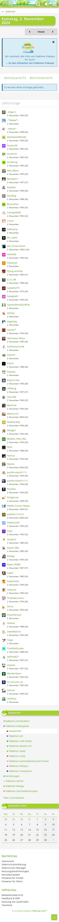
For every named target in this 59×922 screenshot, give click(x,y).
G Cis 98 (11, 279)
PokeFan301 (13, 522)
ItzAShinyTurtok (15, 346)
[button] (54, 4)
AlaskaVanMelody (16, 137)
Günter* (11, 329)
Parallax (11, 488)
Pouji (9, 531)
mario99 (11, 396)
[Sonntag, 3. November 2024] (52, 32)
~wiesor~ (12, 128)
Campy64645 (14, 212)
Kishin (10, 363)
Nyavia (10, 463)
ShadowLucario (15, 598)
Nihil (9, 447)
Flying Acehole (15, 271)
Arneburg (12, 162)
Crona (10, 220)
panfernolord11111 (17, 480)
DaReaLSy (12, 229)
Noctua (11, 455)
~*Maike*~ (13, 120)
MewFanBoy (13, 422)
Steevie (11, 623)
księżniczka (13, 380)
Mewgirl (11, 430)
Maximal (11, 405)
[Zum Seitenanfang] (54, 917)
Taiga (10, 639)
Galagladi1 (13, 296)
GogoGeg (12, 321)
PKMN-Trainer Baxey (18, 505)
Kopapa (11, 371)
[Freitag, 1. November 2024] (29, 32)
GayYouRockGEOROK (18, 304)
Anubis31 (12, 153)
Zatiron (11, 690)
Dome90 (11, 254)
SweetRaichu (14, 631)
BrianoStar (13, 204)
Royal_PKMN (14, 564)
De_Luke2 (12, 237)
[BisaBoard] (7, 4)
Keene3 (11, 354)
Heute (41, 31)
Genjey (11, 313)
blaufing (11, 195)
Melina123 (13, 413)
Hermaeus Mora (16, 338)
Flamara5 (12, 262)
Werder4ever (14, 673)
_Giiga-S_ (12, 111)
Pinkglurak (13, 497)
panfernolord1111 (17, 472)
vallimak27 (13, 656)
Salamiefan (13, 581)
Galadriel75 (13, 287)
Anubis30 (12, 145)
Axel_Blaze (13, 170)
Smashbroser (14, 614)
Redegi (11, 556)
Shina (10, 606)
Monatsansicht (15, 78)
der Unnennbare (16, 246)
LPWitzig (11, 388)
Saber (10, 572)
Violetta (11, 665)
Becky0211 (13, 178)
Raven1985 (13, 547)
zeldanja (11, 698)
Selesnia (11, 589)
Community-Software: (29, 910)
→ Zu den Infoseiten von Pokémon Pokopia (30, 63)
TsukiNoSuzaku (15, 648)
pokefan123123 (15, 514)
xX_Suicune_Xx (15, 681)
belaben (11, 187)
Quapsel (11, 539)
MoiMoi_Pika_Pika (16, 438)
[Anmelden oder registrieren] (46, 4)
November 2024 (17, 805)
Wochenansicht (41, 78)
